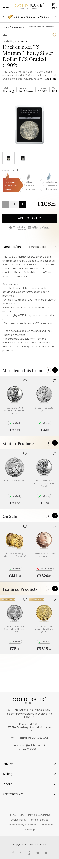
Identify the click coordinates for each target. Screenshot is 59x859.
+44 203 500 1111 (30, 749)
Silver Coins (18, 26)
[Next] (55, 370)
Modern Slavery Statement (22, 824)
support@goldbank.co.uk (31, 745)
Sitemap (30, 829)
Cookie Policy (18, 819)
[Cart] (53, 4)
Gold (16, 16)
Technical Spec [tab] (36, 246)
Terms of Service (38, 819)
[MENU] (5, 4)
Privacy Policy (16, 814)
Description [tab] (11, 247)
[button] (25, 381)
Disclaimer (47, 824)
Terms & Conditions (39, 814)
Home (6, 26)
